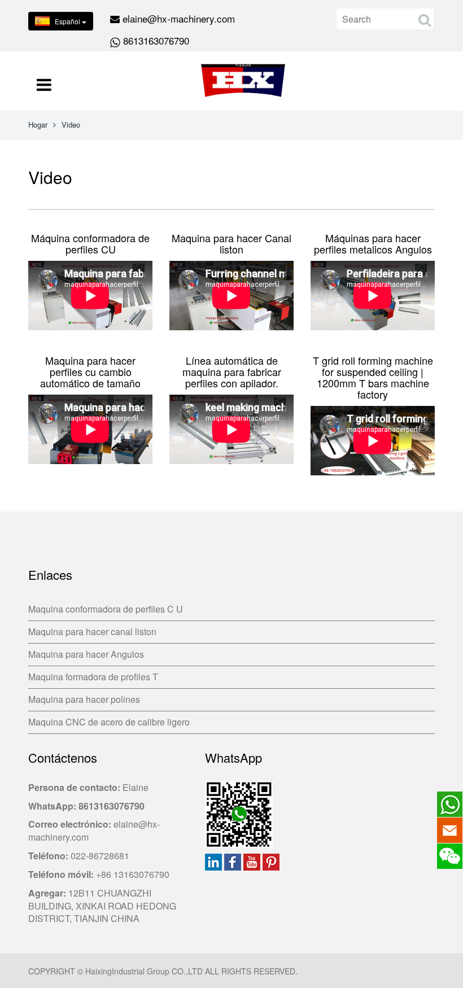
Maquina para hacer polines (84, 699)
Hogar (37, 124)
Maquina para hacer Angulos (86, 654)
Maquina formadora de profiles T (93, 676)
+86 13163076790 (132, 874)
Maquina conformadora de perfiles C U (105, 608)
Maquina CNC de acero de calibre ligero (109, 721)
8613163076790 (156, 40)
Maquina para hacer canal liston (92, 631)
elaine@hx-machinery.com (179, 18)
